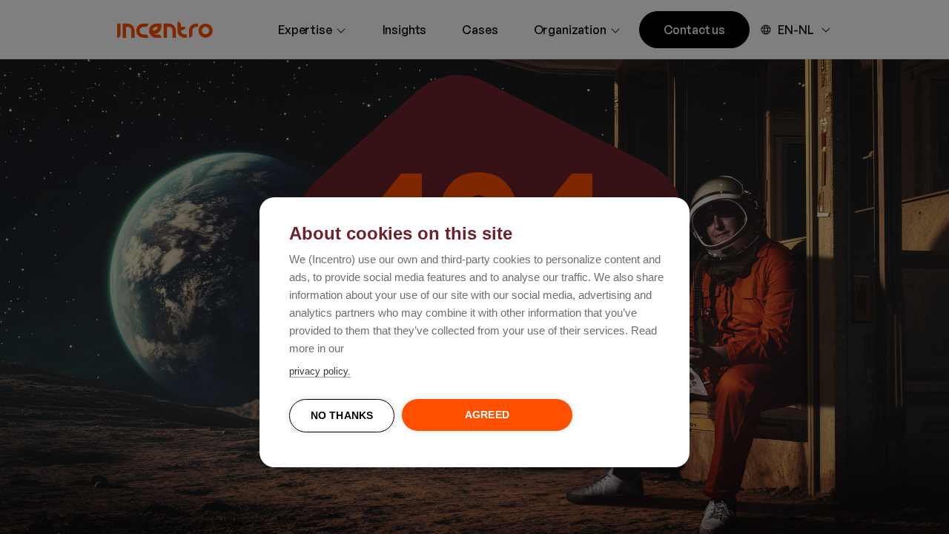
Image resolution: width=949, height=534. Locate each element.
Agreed (487, 415)
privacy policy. (320, 371)
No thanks (342, 415)
